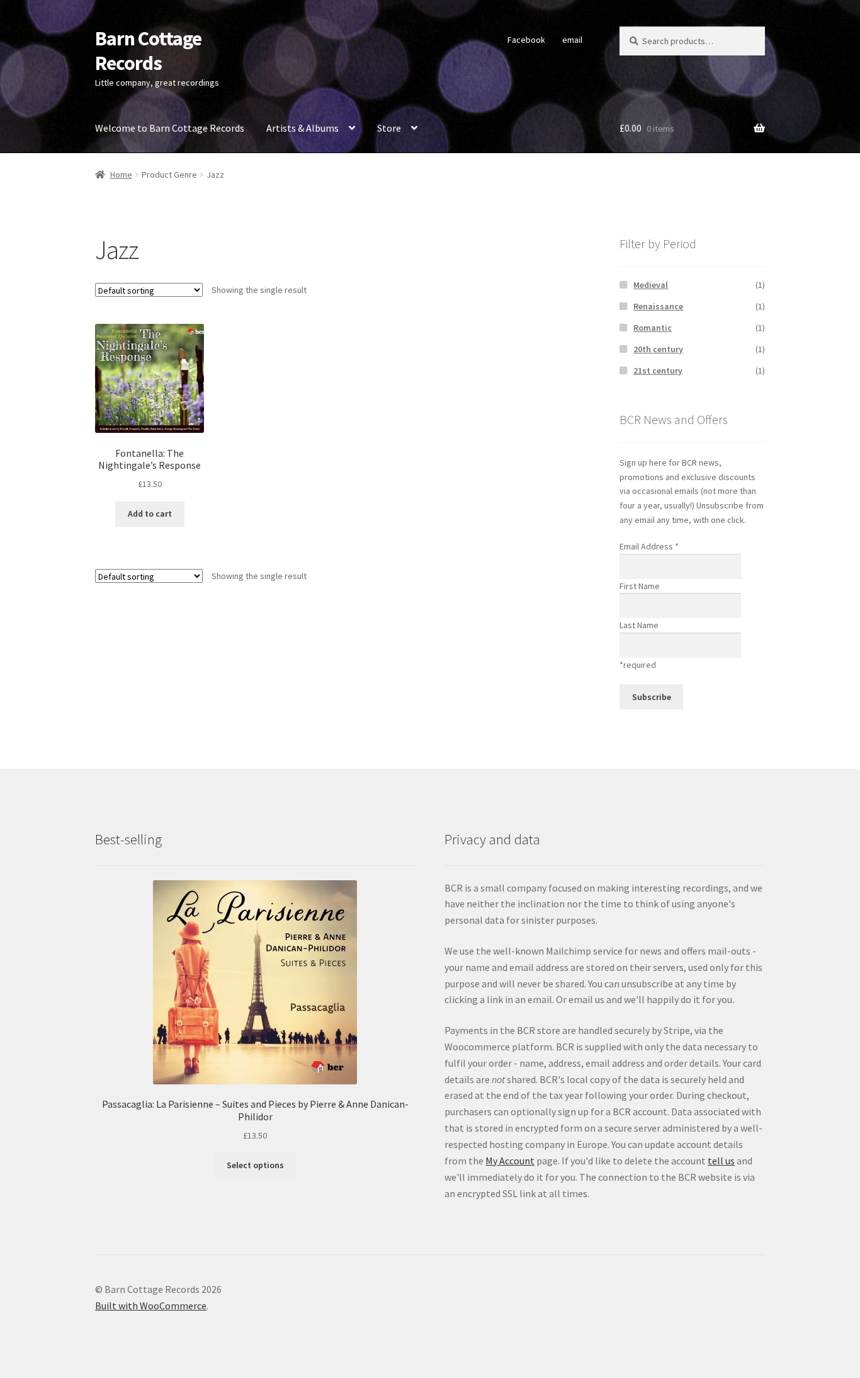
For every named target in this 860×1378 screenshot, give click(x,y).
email (572, 39)
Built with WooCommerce (151, 1305)
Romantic (652, 327)
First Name (640, 586)
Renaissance (658, 306)
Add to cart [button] (150, 513)
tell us (721, 1160)
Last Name (639, 625)
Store (389, 128)
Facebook (526, 39)
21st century (657, 370)
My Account (510, 1160)
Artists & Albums (302, 128)
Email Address (649, 546)
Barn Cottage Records (148, 51)
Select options (255, 1165)
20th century (658, 349)
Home (121, 174)
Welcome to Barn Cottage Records (169, 128)
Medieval (650, 284)
